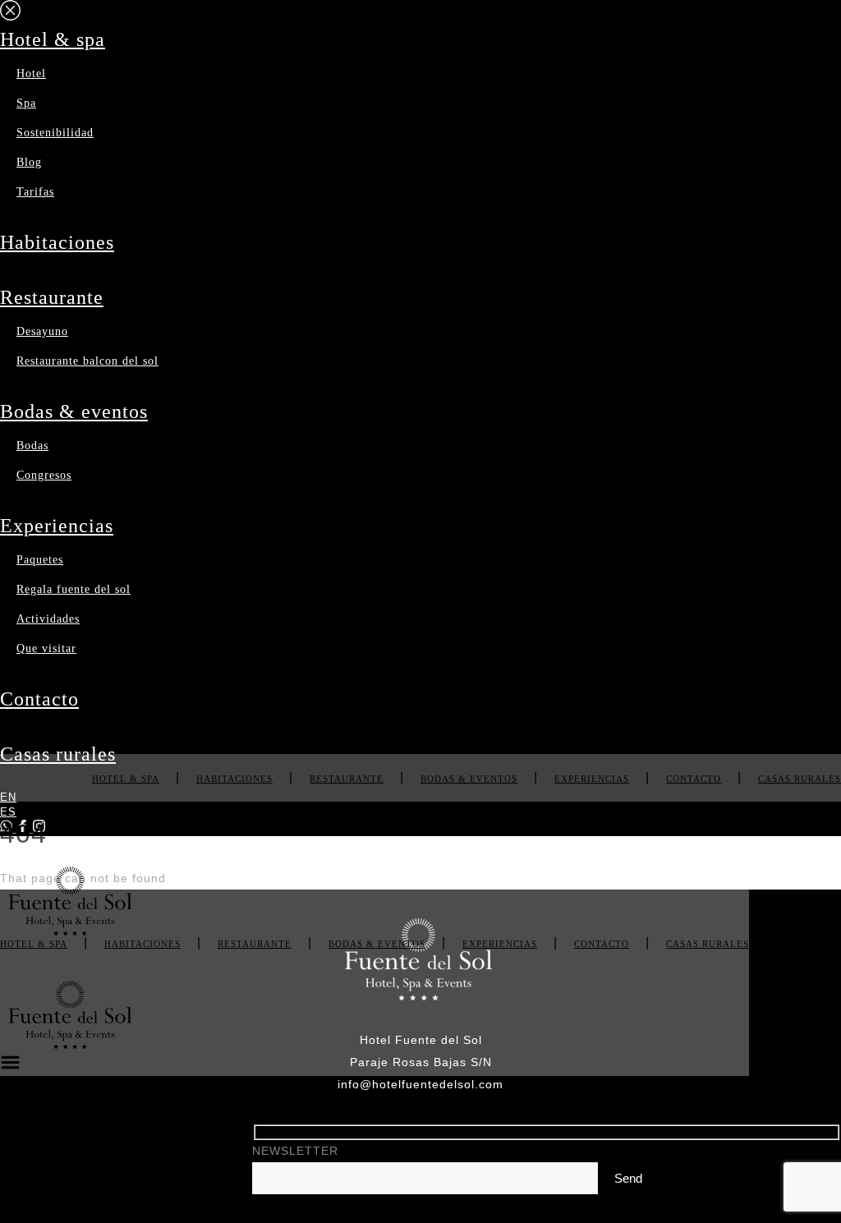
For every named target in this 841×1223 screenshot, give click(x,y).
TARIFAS (35, 192)
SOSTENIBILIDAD (55, 132)
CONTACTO (39, 699)
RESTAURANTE (51, 297)
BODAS (32, 445)
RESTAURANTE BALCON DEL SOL (87, 361)
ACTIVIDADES (48, 619)
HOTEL (31, 73)
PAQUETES (39, 560)
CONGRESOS (43, 475)
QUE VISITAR (46, 648)
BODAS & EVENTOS (74, 411)
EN (8, 797)
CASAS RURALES (58, 754)
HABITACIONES (57, 242)
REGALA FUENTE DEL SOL (73, 589)
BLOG (29, 162)
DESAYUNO (42, 331)
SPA (26, 103)
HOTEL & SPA (52, 39)
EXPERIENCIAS (56, 525)
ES (8, 812)
